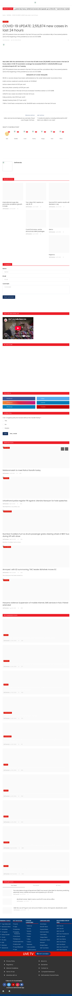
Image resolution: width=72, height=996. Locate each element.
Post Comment (9, 297)
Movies (29, 931)
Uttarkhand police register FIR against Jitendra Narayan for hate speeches (35, 501)
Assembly (17, 929)
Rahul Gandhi (5, 934)
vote (5, 433)
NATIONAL (9, 15)
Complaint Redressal (48, 972)
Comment (6, 284)
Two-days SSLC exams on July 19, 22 (34, 203)
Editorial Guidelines (12, 968)
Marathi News (44, 926)
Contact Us (45, 968)
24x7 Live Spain (61, 936)
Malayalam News (45, 940)
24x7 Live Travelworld (63, 934)
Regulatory (10, 964)
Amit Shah (17, 936)
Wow (61, 138)
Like (7, 138)
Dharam (42, 942)
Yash (15, 949)
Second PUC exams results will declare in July (59, 203)
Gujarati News (44, 929)
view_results (13, 433)
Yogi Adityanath (6, 924)
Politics (29, 934)
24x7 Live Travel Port (62, 947)
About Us (44, 961)
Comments (7, 264)
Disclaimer (44, 964)
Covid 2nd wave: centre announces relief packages (35, 230)
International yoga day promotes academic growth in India (12, 204)
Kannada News (44, 932)
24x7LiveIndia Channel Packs (50, 975)
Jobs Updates (31, 947)
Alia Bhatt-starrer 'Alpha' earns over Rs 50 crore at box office (35, 899)
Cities (28, 939)
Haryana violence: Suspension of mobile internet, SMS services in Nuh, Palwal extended (35, 604)
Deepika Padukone (17, 933)
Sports (16, 924)
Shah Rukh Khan (18, 941)
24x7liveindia (18, 162)
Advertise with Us (11, 975)
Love (25, 138)
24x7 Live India (44, 954)
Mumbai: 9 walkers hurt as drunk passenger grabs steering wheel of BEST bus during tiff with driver (36, 535)
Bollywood (17, 939)
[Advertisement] (36, 50)
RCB (3, 942)
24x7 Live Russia (61, 942)
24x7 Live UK (60, 928)
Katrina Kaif (17, 944)
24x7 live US (60, 926)
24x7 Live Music (44, 948)
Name (4, 268)
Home (4, 15)
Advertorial (5, 948)
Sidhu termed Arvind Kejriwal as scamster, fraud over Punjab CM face (19, 119)
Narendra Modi (6, 926)
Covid (3, 937)
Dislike (16, 138)
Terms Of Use (10, 972)
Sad (52, 138)
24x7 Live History (61, 939)
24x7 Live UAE (60, 931)
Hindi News (43, 924)
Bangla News (44, 945)
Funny (34, 138)
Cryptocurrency (31, 950)
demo (51, 229)
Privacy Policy (10, 961)
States (29, 936)
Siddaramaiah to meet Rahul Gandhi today (22, 470)
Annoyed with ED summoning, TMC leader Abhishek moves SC (29, 569)
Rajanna (52, 255)
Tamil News (43, 934)
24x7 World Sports (62, 950)
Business (4, 945)
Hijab (15, 926)
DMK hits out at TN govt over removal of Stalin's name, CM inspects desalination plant (40, 908)
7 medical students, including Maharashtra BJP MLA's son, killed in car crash (52, 119)
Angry (43, 138)
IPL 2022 (4, 940)
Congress (4, 932)
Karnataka (5, 929)
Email (4, 276)
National (29, 926)
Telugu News (43, 937)
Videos (29, 942)
